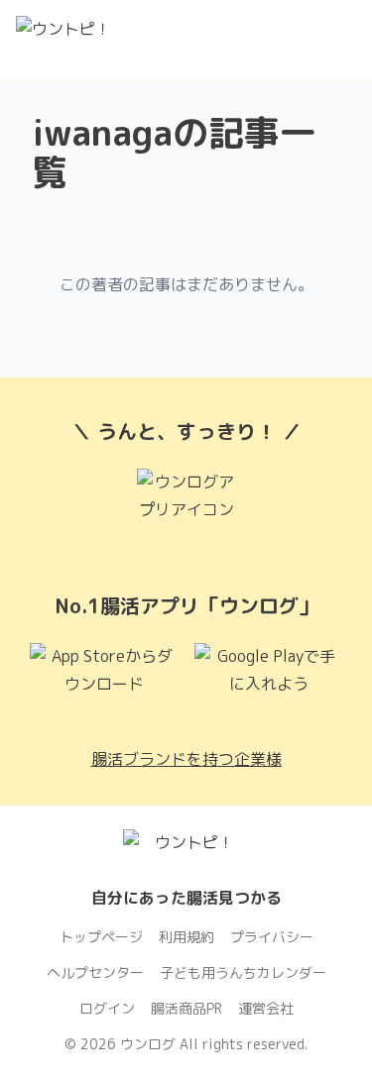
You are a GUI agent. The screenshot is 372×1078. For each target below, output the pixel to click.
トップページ (101, 936)
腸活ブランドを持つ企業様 (186, 759)
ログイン (107, 1008)
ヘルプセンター (95, 972)
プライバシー (271, 936)
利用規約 (186, 936)
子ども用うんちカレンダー (243, 972)
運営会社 (266, 1008)
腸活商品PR (186, 1008)
